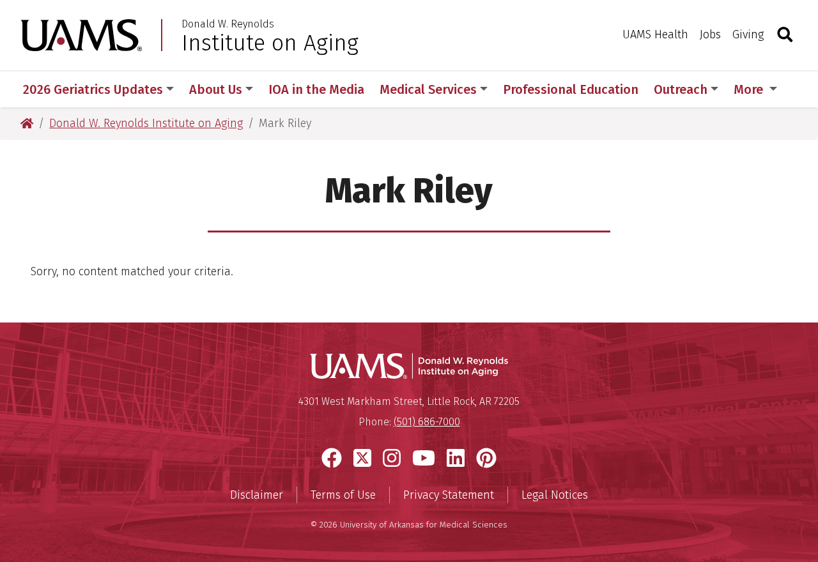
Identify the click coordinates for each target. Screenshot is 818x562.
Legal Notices (554, 495)
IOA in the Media (316, 89)
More (750, 89)
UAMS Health (655, 34)
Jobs (710, 34)
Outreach (680, 89)
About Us (215, 89)
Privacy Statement (448, 495)
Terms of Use (343, 495)
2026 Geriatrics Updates (93, 89)
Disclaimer (256, 495)
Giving (748, 34)
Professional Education (570, 89)
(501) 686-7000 (427, 422)
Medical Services (428, 89)
